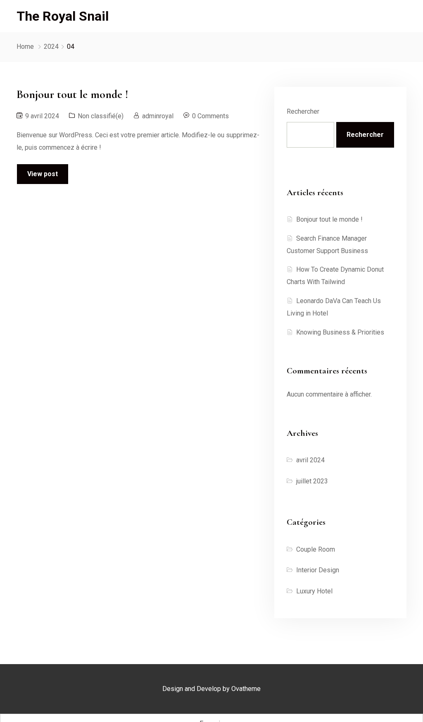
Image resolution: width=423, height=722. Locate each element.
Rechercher (303, 111)
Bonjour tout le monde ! (329, 219)
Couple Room (315, 549)
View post (42, 174)
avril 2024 (310, 460)
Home (25, 46)
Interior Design (317, 570)
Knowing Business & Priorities (340, 332)
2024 (51, 46)
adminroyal (157, 116)
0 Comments (210, 116)
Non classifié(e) (101, 116)
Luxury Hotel (314, 591)
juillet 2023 (312, 481)
